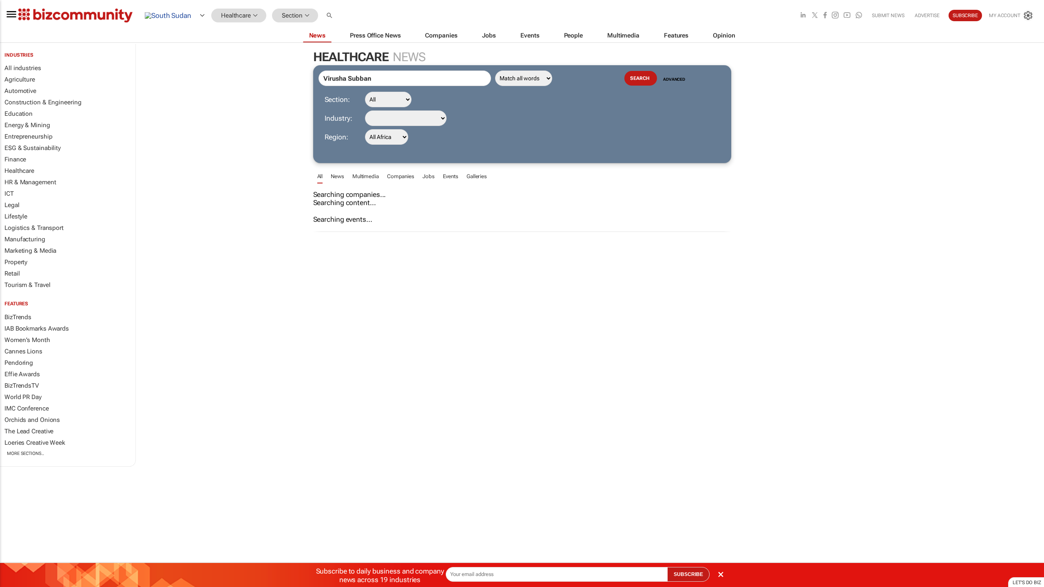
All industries (22, 68)
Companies (400, 176)
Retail (12, 273)
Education (18, 113)
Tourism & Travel (27, 285)
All (320, 176)
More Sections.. (25, 453)
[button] (330, 15)
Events (450, 176)
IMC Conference (26, 408)
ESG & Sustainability (32, 148)
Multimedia (365, 176)
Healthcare (19, 170)
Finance (15, 159)
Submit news (888, 15)
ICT (9, 193)
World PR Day (23, 397)
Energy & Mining (27, 125)
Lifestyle (15, 216)
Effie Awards (22, 374)
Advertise (927, 15)
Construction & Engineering (42, 102)
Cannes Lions (23, 351)
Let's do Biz (1027, 582)
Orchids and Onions (32, 420)
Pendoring (18, 362)
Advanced (674, 79)
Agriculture (19, 79)
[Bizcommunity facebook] (825, 15)
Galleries (477, 176)
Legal (12, 205)
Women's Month (27, 340)
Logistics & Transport (34, 228)
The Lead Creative (28, 431)
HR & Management (30, 182)
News (337, 176)
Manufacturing (24, 239)
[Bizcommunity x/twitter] (815, 15)
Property (15, 262)
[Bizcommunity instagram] (835, 15)
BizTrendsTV (21, 385)
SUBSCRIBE (688, 574)
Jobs (428, 176)
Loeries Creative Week (34, 442)
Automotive (20, 91)
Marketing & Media (30, 250)
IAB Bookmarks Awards (36, 328)
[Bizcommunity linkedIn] (803, 15)
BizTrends (17, 317)
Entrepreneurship (28, 136)
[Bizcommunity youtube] (847, 15)
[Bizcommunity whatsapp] (859, 15)
